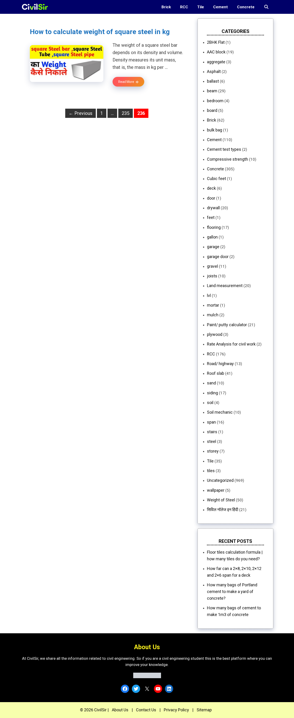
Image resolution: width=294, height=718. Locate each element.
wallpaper (215, 490)
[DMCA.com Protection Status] (147, 676)
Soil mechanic (220, 412)
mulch (212, 314)
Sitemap (204, 709)
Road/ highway (220, 363)
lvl (209, 295)
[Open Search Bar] (266, 7)
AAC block (216, 51)
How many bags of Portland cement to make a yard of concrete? (232, 591)
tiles (211, 470)
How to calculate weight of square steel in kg (100, 32)
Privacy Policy (176, 709)
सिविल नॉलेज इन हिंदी (222, 509)
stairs (212, 431)
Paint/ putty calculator (227, 324)
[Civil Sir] (36, 7)
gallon (212, 237)
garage (213, 246)
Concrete (245, 7)
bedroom (215, 100)
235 (127, 113)
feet (211, 217)
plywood (214, 334)
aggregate (216, 61)
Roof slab (215, 373)
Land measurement (225, 285)
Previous (80, 113)
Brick (166, 7)
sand (211, 383)
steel (211, 441)
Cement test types (224, 149)
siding (212, 392)
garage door (218, 256)
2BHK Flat (216, 42)
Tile (200, 7)
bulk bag (214, 130)
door (211, 198)
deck (211, 188)
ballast (213, 81)
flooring (214, 227)
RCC (184, 7)
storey (213, 451)
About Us (120, 709)
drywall (213, 207)
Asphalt (214, 71)
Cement (220, 7)
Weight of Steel (221, 499)
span (211, 422)
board (212, 110)
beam (212, 90)
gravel (212, 266)
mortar (213, 305)
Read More (126, 82)
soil (210, 402)
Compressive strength (227, 159)
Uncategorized (220, 480)
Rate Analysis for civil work (231, 344)
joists (212, 275)
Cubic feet (216, 178)
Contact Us (146, 709)
